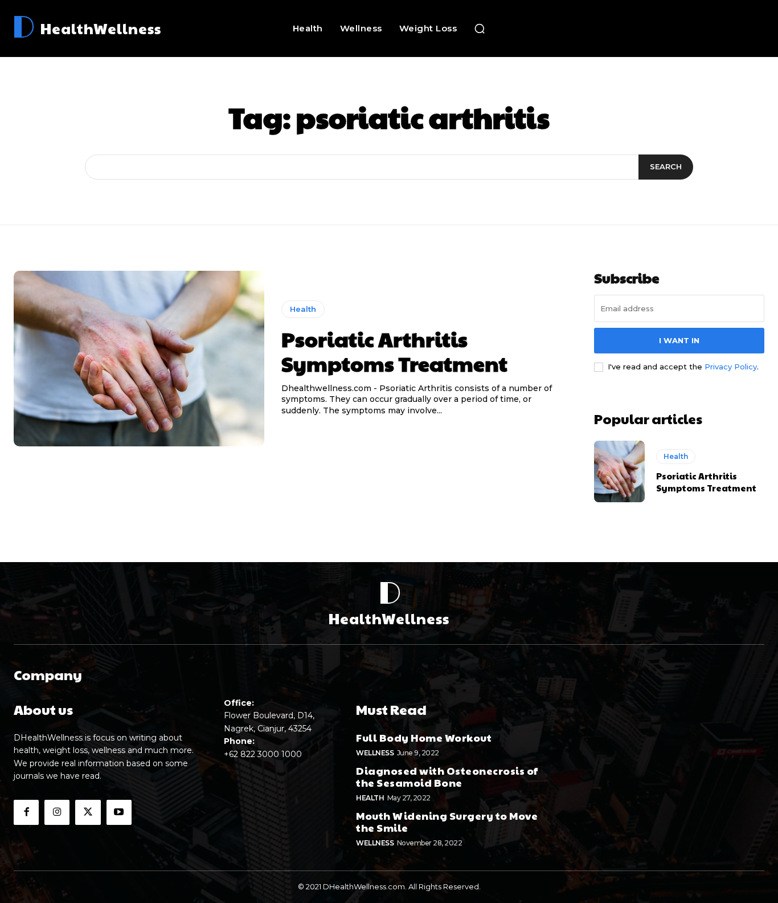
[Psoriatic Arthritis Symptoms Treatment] (139, 358)
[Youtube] (119, 812)
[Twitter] (87, 812)
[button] (479, 28)
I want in (679, 340)
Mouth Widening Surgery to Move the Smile (447, 821)
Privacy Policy (731, 366)
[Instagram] (56, 812)
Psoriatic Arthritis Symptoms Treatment (394, 350)
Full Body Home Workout (424, 737)
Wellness (375, 753)
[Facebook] (26, 812)
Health (303, 309)
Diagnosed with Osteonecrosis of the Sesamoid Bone (447, 776)
